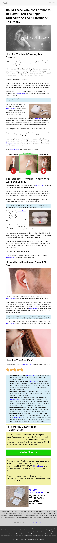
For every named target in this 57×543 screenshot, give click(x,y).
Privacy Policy (32, 523)
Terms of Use (39, 523)
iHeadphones (20, 93)
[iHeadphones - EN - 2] (28, 163)
